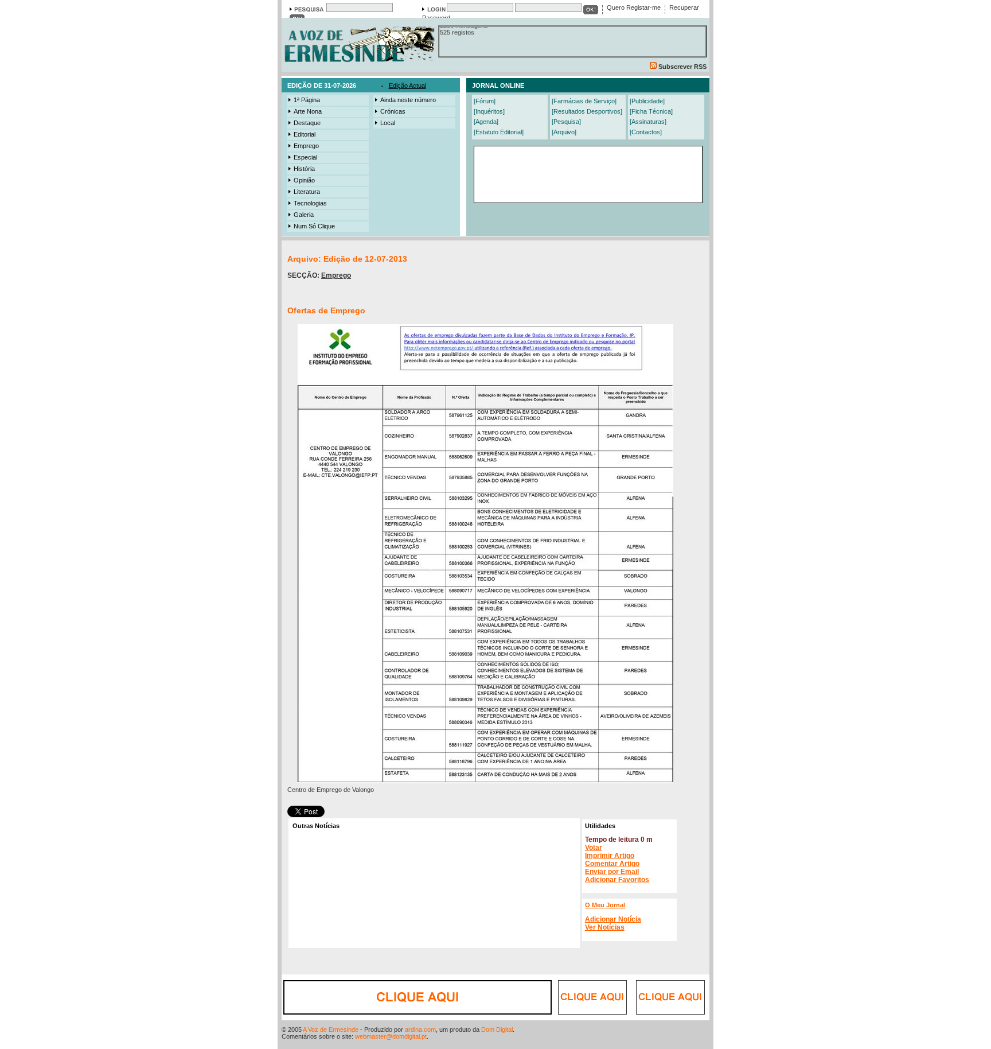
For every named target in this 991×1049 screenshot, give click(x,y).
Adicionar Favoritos (617, 880)
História (304, 168)
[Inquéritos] (489, 111)
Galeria (304, 214)
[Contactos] (646, 132)
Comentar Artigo (612, 864)
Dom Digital (497, 1029)
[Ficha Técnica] (651, 111)
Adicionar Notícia (613, 919)
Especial (305, 157)
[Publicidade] (647, 101)
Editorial (304, 134)
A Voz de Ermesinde (330, 1029)
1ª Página (307, 99)
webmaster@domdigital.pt (391, 1036)
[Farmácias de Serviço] (584, 101)
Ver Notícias (605, 927)
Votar (593, 848)
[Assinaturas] (648, 121)
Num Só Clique (314, 226)
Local (387, 122)
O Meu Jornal (605, 905)
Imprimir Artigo (609, 856)
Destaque (307, 122)
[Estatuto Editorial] (499, 132)
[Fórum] (485, 101)
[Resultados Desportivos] (587, 111)
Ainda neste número (408, 99)
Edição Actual (407, 85)
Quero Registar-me (634, 7)
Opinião (304, 180)
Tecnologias (310, 203)
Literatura (307, 191)
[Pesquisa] (566, 121)
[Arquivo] (564, 132)
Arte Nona (308, 111)
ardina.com (420, 1029)
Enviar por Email (612, 872)
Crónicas (392, 111)
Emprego (306, 145)
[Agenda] (486, 121)
